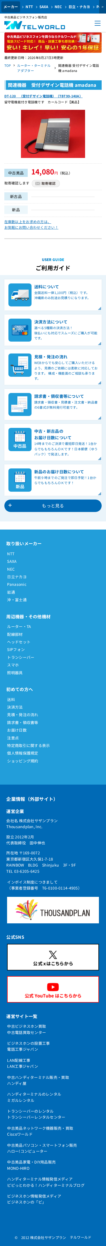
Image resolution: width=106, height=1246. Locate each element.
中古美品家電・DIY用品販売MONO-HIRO (31, 1165)
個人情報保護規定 (22, 753)
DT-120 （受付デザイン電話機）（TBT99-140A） (43, 96)
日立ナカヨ (16, 576)
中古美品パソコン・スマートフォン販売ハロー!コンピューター (42, 1148)
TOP (7, 65)
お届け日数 (16, 730)
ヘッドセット (18, 642)
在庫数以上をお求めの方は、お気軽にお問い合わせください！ (31, 224)
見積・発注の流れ (22, 714)
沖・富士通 (16, 599)
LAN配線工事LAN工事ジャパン (22, 1063)
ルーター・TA (19, 626)
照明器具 (15, 672)
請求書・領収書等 (22, 722)
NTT (29, 6)
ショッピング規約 (22, 761)
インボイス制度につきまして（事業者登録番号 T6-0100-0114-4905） (44, 885)
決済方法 (15, 707)
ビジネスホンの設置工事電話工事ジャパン (28, 1046)
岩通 (11, 592)
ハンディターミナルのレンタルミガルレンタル (34, 1097)
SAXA (43, 6)
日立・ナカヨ (79, 6)
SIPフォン (16, 649)
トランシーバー (20, 657)
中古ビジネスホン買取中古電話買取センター (26, 1029)
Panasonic (16, 584)
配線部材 (15, 634)
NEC (58, 6)
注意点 (13, 738)
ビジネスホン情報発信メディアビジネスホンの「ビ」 (34, 1199)
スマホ (13, 664)
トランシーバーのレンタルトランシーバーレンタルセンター (36, 1114)
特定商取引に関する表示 (28, 745)
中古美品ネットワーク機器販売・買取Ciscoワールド (40, 1131)
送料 (11, 699)
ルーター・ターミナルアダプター (34, 68)
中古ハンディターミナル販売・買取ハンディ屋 (38, 1080)
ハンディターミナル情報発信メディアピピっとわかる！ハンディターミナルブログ (46, 1182)
